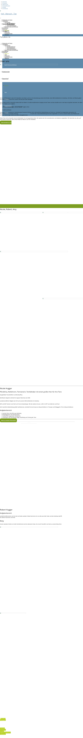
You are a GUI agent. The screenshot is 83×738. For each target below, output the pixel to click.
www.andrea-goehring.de (24, 113)
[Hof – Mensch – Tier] (41, 13)
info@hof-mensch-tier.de (6, 711)
